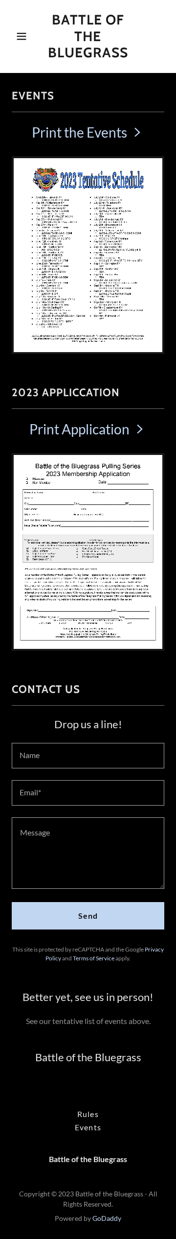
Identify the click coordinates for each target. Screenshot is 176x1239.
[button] (23, 36)
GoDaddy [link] (106, 1218)
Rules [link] (87, 1114)
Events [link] (88, 1127)
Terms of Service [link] (93, 958)
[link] (88, 54)
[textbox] (88, 755)
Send (88, 915)
